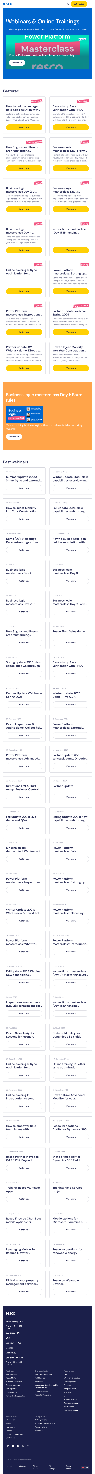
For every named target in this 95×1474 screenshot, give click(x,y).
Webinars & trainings (72, 1378)
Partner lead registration (15, 1396)
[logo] (7, 4)
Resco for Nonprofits (43, 1395)
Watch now (17, 62)
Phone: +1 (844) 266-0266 (14, 1327)
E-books (67, 1385)
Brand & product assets (15, 1434)
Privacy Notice (36, 1467)
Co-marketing (11, 1392)
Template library (70, 1389)
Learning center (70, 1381)
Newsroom (10, 1427)
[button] (85, 1467)
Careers (9, 1430)
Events (8, 1423)
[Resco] (15, 1313)
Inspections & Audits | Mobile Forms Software (46, 1386)
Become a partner (13, 1385)
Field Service (40, 1378)
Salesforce (39, 1430)
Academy (68, 1392)
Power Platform (41, 1427)
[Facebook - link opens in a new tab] (18, 1446)
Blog (65, 1374)
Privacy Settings (52, 1467)
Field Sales (39, 1381)
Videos (66, 1396)
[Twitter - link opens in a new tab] (23, 1446)
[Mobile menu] (90, 4)
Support (9, 1466)
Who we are (11, 1420)
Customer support (71, 1403)
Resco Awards (11, 1374)
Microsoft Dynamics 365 (45, 1423)
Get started (79, 4)
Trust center (69, 1407)
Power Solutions (41, 1391)
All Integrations (41, 1420)
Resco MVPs (11, 1378)
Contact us (10, 1438)
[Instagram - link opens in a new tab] (28, 1446)
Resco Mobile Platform (44, 1374)
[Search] (68, 4)
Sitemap (22, 1466)
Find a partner (11, 1389)
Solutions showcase (14, 1381)
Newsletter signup (71, 1410)
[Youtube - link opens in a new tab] (13, 1446)
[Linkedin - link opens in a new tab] (8, 1446)
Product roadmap (71, 1399)
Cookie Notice (68, 1467)
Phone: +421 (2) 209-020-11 (14, 1363)
